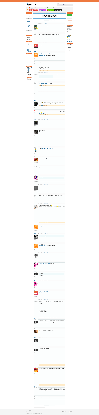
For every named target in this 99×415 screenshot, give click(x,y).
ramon (34, 261)
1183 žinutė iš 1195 (46, 252)
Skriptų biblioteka (29, 21)
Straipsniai (64, 411)
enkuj (34, 386)
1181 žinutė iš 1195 (45, 233)
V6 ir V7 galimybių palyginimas (29, 26)
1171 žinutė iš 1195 (46, 119)
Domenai (27, 24)
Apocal (35, 184)
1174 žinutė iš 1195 (46, 156)
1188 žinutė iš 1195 (46, 299)
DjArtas (27, 60)
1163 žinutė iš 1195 (45, 42)
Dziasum (35, 299)
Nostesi (27, 61)
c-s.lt (41, 46)
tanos (30, 39)
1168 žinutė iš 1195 (45, 91)
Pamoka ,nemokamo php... (29, 44)
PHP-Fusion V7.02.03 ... (29, 50)
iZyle (42, 114)
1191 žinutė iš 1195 (46, 337)
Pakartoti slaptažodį (35, 271)
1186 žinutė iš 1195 (45, 280)
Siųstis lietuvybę (50, 10)
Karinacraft (28, 64)
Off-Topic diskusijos (39, 19)
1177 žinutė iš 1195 (46, 184)
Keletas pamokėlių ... (29, 51)
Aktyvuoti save (69, 23)
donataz (35, 366)
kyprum (35, 233)
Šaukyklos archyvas (69, 41)
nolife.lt (39, 46)
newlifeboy (42, 222)
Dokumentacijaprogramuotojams (57, 10)
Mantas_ (35, 72)
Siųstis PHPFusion (42, 10)
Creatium (31, 411)
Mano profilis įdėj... (29, 49)
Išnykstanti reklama (29, 46)
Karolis (35, 23)
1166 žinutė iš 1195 (46, 72)
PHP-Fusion (30, 410)
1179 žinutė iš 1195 (46, 203)
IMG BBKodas (28, 43)
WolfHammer (68, 36)
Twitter (71, 411)
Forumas (35, 19)
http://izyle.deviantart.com (42, 113)
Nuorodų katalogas (29, 16)
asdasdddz (28, 62)
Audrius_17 (28, 63)
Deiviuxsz (35, 146)
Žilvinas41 (35, 100)
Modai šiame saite (29, 22)
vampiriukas (35, 32)
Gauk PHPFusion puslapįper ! (34, 10)
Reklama (27, 31)
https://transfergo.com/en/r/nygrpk (43, 150)
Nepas (41, 70)
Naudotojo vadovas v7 (29, 25)
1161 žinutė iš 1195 (45, 23)
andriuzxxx (35, 51)
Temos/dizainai (28, 29)
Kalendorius (28, 47)
